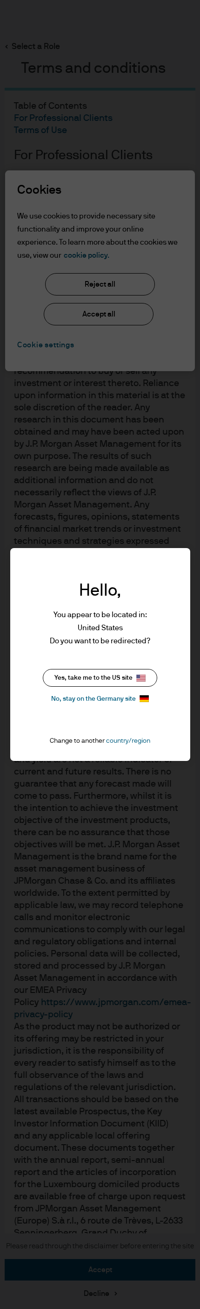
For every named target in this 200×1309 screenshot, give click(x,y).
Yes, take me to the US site (93, 678)
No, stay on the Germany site (93, 699)
